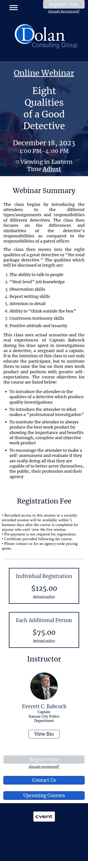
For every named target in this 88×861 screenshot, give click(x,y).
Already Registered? (64, 11)
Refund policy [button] (44, 597)
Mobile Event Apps (10, 837)
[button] (11, 6)
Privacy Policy (9, 850)
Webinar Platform (10, 846)
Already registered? (44, 767)
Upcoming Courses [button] (44, 795)
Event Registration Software (12, 841)
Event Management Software (12, 832)
